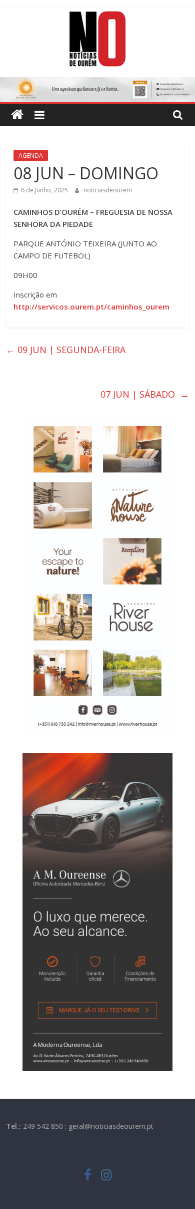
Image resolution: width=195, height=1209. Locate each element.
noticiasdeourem (108, 190)
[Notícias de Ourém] (17, 115)
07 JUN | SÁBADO (144, 394)
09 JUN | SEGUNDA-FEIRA (68, 350)
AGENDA (30, 155)
